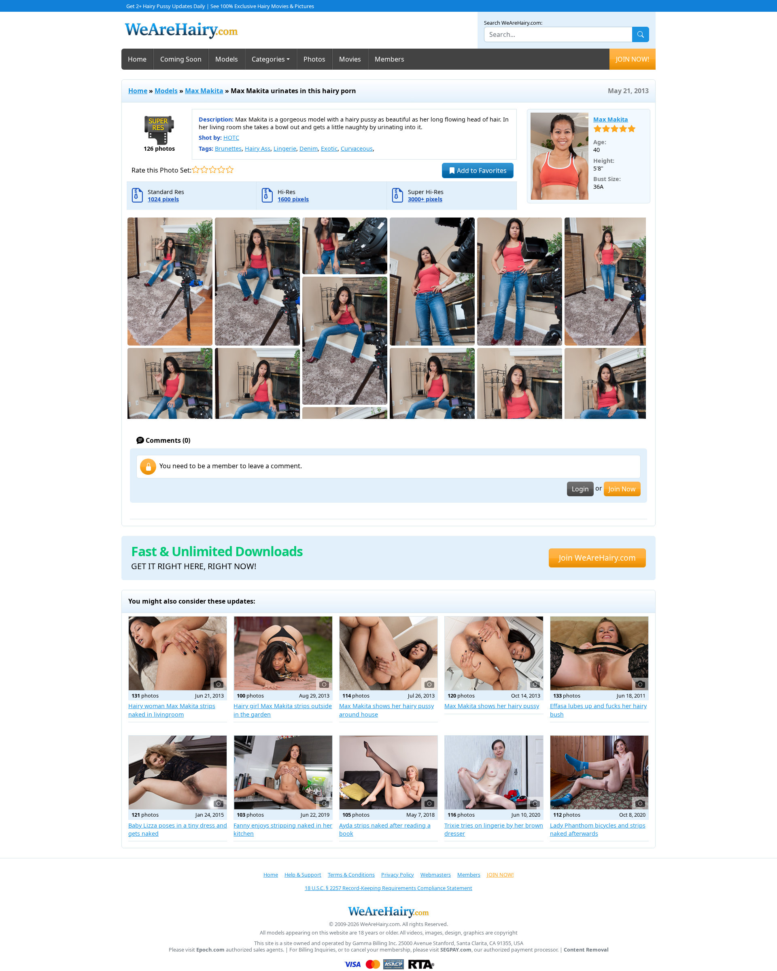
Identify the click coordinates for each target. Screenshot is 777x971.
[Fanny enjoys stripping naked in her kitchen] (283, 772)
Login (580, 488)
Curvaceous (357, 148)
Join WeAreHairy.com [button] (597, 557)
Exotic (329, 148)
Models (226, 59)
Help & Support (302, 874)
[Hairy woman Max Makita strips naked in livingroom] (177, 653)
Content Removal (586, 949)
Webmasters (435, 874)
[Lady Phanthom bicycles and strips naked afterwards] (599, 772)
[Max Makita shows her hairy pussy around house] (388, 653)
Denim (308, 148)
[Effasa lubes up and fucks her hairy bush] (599, 653)
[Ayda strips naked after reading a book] (388, 772)
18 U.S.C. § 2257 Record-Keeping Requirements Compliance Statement (388, 888)
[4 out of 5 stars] (221, 169)
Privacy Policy (397, 874)
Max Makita (204, 90)
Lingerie (285, 148)
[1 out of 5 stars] (195, 169)
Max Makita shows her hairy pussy (491, 706)
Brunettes (228, 148)
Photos (314, 59)
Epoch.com (210, 949)
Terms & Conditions (351, 874)
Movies (350, 59)
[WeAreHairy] (388, 912)
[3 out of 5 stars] (212, 169)
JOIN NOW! (632, 59)
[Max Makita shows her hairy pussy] (493, 653)
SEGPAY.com (455, 949)
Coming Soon (181, 59)
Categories (268, 59)
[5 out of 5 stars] (229, 169)
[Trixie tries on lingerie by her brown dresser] (493, 772)
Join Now (622, 488)
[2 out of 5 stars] (204, 169)
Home (137, 59)
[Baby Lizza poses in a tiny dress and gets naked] (177, 772)
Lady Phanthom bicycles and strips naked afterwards (597, 829)
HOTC (231, 137)
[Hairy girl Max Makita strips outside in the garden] (283, 653)
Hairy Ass (257, 148)
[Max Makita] (560, 156)
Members (389, 59)
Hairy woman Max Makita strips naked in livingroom (171, 710)
